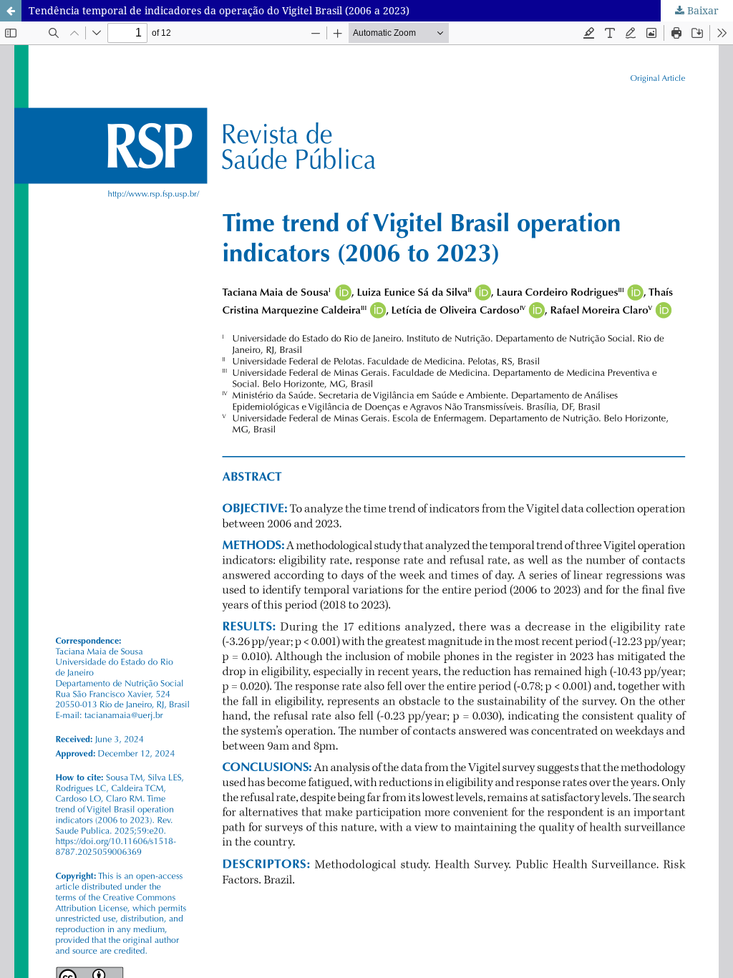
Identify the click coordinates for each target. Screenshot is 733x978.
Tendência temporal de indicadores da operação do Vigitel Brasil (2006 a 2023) (219, 10)
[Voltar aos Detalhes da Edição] (10, 10)
